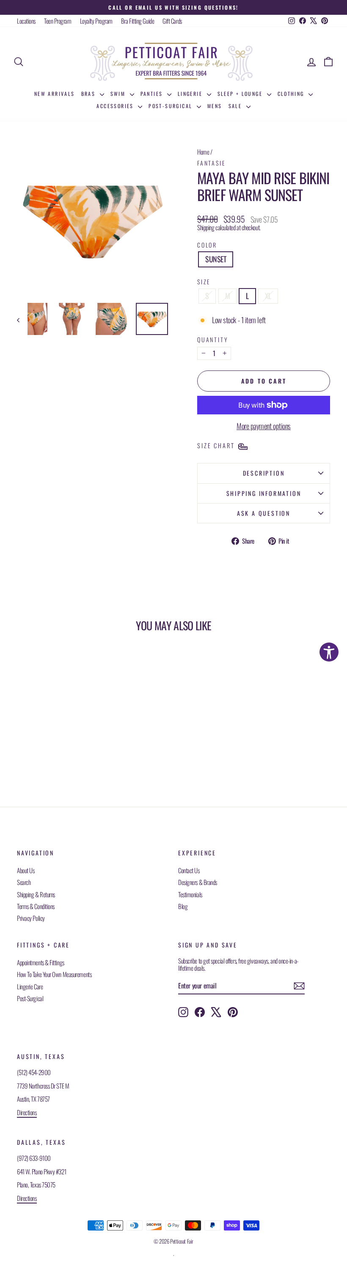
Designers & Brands (197, 882)
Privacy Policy (31, 918)
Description (264, 472)
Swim (119, 93)
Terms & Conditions (36, 906)
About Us (25, 870)
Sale (236, 105)
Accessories (116, 105)
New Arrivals (54, 93)
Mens (214, 105)
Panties (152, 93)
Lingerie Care (30, 986)
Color (207, 245)
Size (204, 281)
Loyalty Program (96, 20)
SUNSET (215, 258)
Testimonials (190, 894)
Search (23, 882)
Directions (27, 1112)
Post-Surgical (172, 105)
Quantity (212, 339)
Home (203, 151)
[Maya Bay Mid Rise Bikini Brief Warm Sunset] (31, 319)
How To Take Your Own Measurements (54, 974)
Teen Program (58, 20)
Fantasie (211, 162)
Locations (26, 20)
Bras (89, 93)
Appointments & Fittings (40, 962)
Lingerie (191, 93)
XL (268, 295)
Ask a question (263, 513)
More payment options (264, 426)
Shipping (205, 227)
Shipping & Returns (36, 894)
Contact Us (189, 870)
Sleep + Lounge (241, 93)
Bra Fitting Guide (137, 20)
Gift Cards (172, 20)
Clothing (292, 93)
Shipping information (263, 493)
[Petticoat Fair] (173, 62)
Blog (182, 906)
